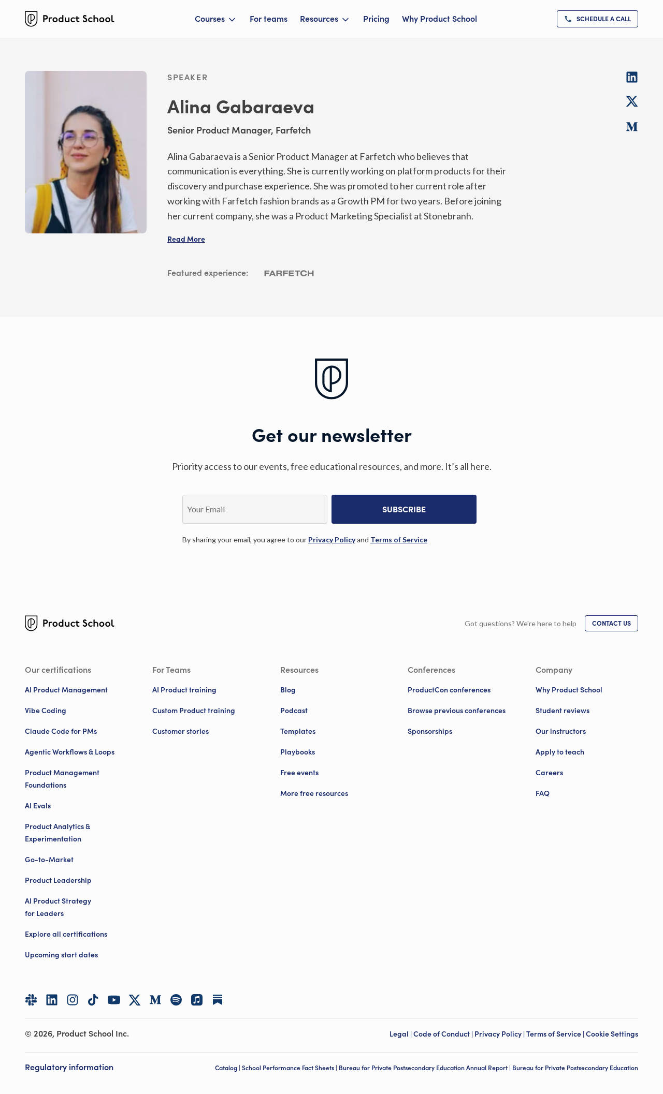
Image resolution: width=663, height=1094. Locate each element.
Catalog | (228, 1068)
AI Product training (184, 689)
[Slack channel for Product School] (31, 1000)
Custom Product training (193, 710)
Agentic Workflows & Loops (69, 752)
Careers (549, 772)
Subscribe (404, 509)
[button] (186, 239)
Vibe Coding (45, 710)
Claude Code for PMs (61, 731)
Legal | (401, 1034)
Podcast (294, 710)
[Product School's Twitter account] (134, 1000)
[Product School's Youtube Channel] (114, 1000)
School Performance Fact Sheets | (290, 1068)
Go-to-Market (49, 859)
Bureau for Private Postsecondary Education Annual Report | (425, 1068)
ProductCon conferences (449, 689)
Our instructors (561, 731)
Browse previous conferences (457, 710)
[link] (597, 18)
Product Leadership (58, 880)
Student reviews (562, 710)
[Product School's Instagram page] (72, 1000)
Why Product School (439, 18)
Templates (297, 731)
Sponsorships (430, 731)
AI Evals (38, 805)
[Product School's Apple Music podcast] (197, 1000)
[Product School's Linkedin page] (52, 1000)
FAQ (543, 793)
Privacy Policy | (500, 1034)
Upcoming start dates (61, 954)
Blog (288, 689)
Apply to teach (560, 752)
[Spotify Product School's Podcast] (176, 1000)
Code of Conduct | (443, 1034)
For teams (268, 18)
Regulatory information (69, 1067)
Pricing (376, 18)
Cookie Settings (612, 1034)
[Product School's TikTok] (93, 1000)
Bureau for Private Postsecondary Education (575, 1068)
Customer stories (180, 731)
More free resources (314, 793)
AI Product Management (66, 689)
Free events (299, 772)
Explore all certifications (66, 934)
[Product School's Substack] (217, 1000)
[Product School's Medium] (155, 1000)
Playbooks (297, 752)
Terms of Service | (556, 1034)
